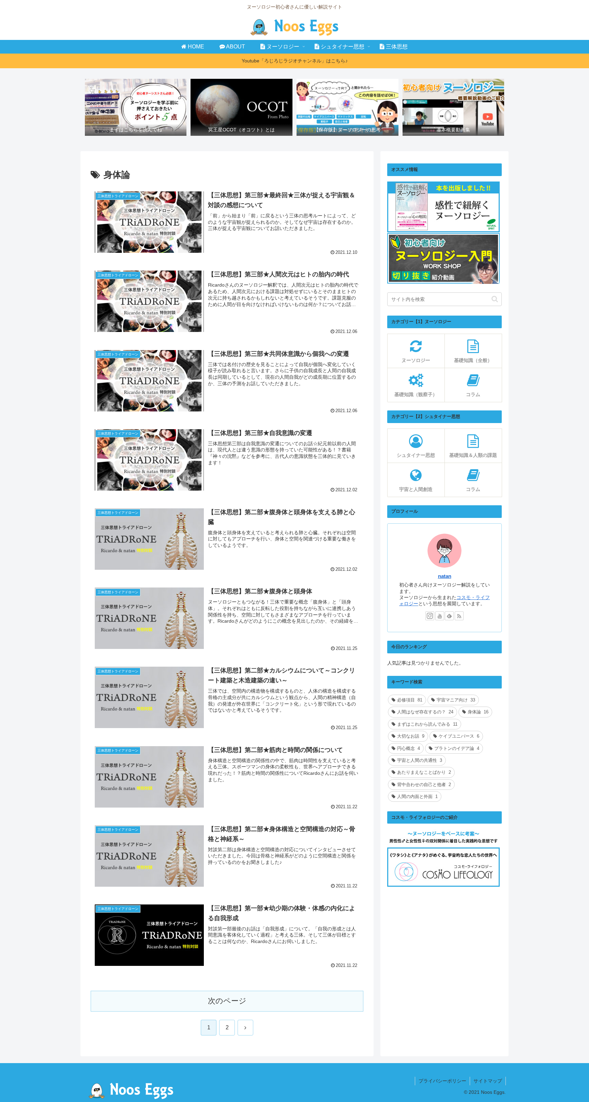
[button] (495, 299)
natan (444, 576)
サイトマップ (487, 1081)
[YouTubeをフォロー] (439, 615)
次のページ (227, 1001)
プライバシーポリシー (442, 1081)
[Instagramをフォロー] (429, 615)
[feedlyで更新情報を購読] (449, 615)
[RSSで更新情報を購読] (459, 615)
